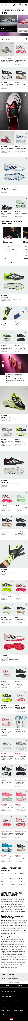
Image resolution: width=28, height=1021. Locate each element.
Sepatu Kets (22, 884)
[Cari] (22, 5)
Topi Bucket (22, 878)
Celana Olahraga (14, 878)
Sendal (20, 887)
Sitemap (16, 1000)
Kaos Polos (3, 878)
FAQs (3, 1000)
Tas (11, 881)
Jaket (2, 881)
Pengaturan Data (17, 1007)
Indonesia (16, 1019)
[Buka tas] (25, 5)
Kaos (2, 876)
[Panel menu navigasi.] (2, 5)
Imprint (4, 1014)
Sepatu (20, 881)
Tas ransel (12, 884)
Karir (15, 991)
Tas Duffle (21, 873)
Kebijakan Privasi (6, 1010)
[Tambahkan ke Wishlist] (12, 44)
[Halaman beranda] (14, 5)
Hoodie (2, 884)
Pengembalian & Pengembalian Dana (6, 996)
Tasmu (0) (20, 985)
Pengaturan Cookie (6, 1007)
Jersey (2, 887)
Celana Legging (13, 873)
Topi (20, 876)
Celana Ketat (13, 876)
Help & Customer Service (7, 991)
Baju (2, 873)
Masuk (7, 985)
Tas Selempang (13, 887)
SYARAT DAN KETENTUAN (19, 1010)
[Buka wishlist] (5, 5)
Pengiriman (16, 995)
